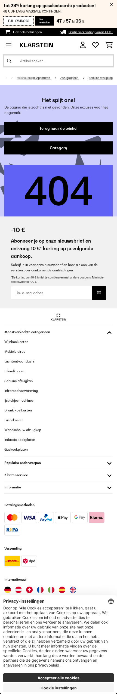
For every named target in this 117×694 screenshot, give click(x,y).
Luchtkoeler (13, 420)
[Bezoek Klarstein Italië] (51, 590)
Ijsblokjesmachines (18, 400)
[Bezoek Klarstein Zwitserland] (29, 590)
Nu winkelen (44, 21)
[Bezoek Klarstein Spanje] (62, 590)
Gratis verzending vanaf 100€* (91, 32)
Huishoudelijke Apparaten (34, 77)
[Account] (83, 45)
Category (58, 148)
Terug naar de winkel (58, 128)
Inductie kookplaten (19, 440)
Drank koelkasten (18, 410)
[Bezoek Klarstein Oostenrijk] (18, 590)
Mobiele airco (14, 351)
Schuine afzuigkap (101, 77)
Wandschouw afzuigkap (22, 430)
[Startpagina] (10, 77)
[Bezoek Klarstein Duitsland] (7, 590)
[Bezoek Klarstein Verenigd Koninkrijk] (73, 590)
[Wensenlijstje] (95, 45)
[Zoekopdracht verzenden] (9, 61)
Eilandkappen (14, 371)
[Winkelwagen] (109, 45)
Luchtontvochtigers (19, 361)
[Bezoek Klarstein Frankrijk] (40, 590)
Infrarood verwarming (21, 391)
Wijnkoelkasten (16, 342)
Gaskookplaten (16, 449)
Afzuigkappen (69, 77)
